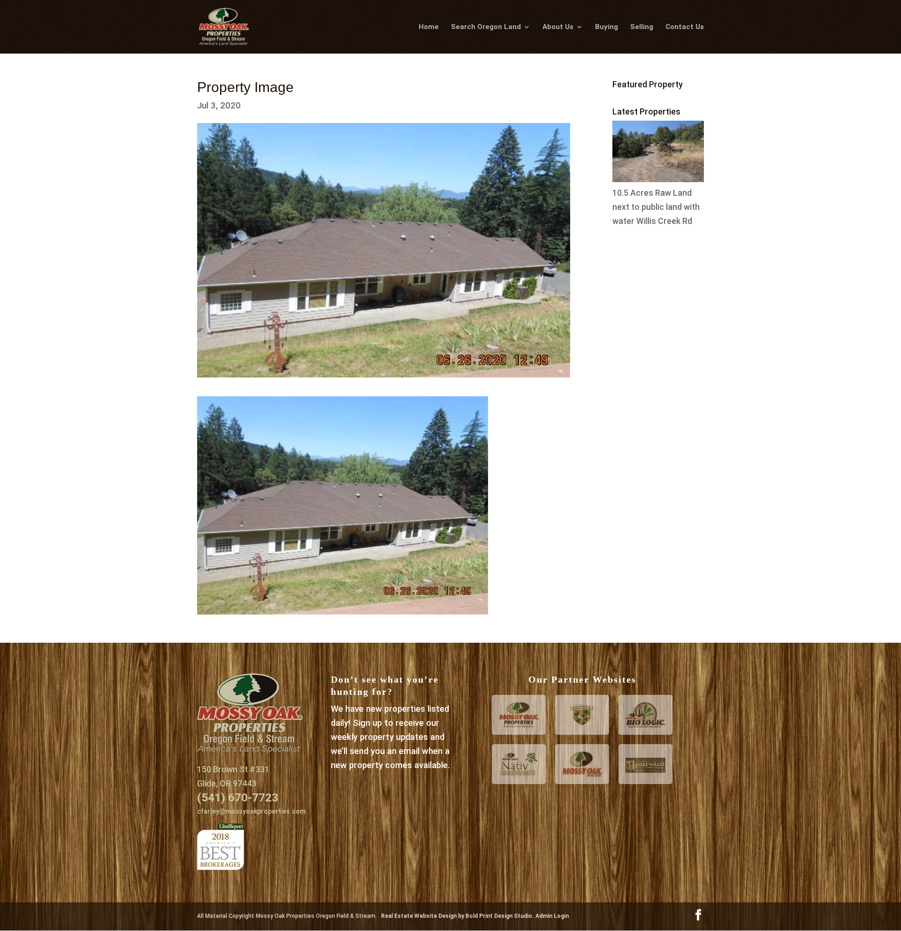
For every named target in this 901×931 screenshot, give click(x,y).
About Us (557, 27)
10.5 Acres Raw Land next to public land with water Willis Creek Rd (656, 207)
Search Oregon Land (486, 27)
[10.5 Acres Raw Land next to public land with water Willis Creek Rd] (658, 179)
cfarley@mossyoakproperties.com (251, 811)
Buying (606, 27)
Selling (641, 27)
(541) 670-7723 (237, 797)
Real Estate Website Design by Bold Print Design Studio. (458, 916)
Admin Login (552, 916)
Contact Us (684, 27)
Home (429, 27)
